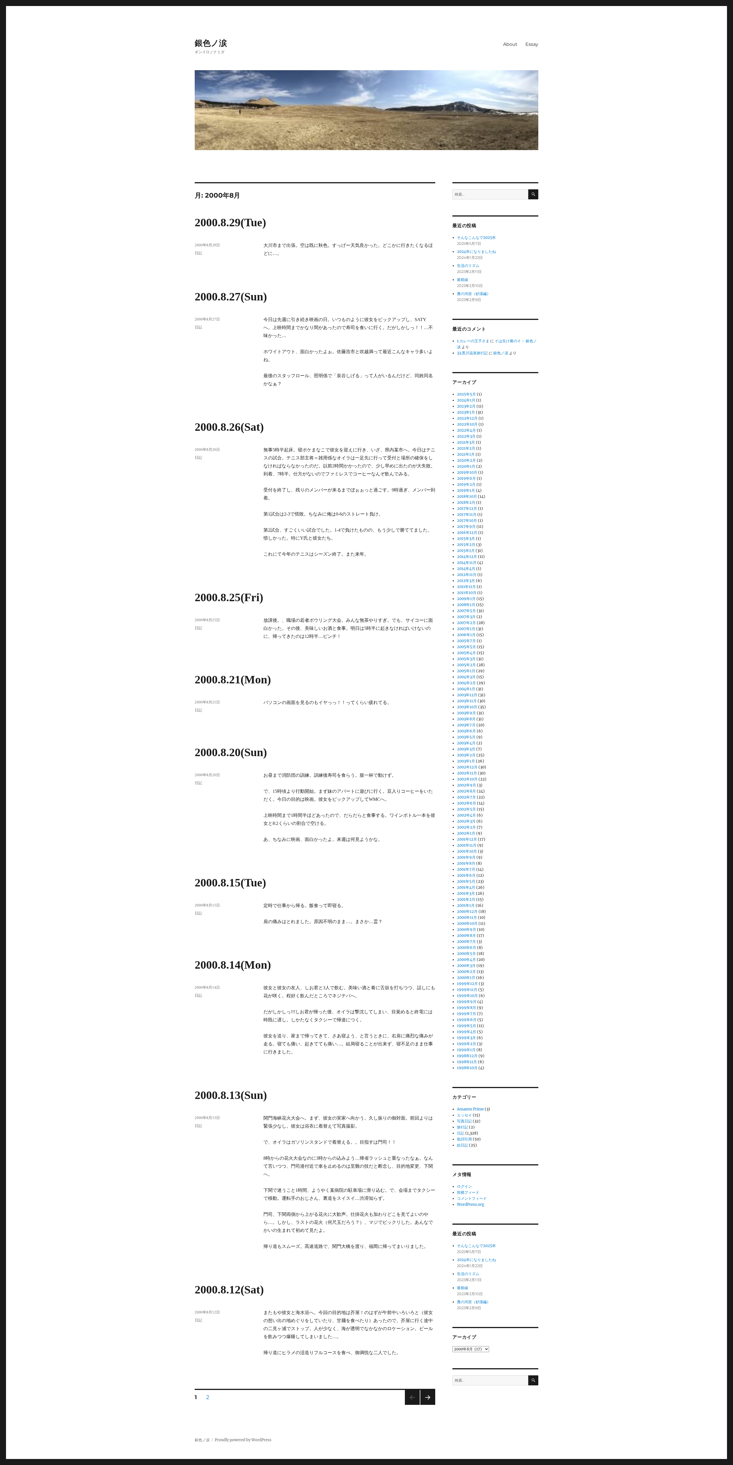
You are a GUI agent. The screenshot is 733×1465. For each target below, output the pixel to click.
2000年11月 (467, 917)
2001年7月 (466, 869)
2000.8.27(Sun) (231, 296)
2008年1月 (466, 604)
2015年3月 (466, 538)
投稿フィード (468, 1192)
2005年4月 (466, 652)
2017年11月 (466, 514)
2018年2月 (466, 502)
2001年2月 (466, 899)
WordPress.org (470, 1204)
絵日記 (462, 1145)
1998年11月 (467, 1061)
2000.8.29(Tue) (230, 222)
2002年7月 (466, 797)
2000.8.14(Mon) (233, 964)
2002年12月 (467, 767)
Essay (531, 44)
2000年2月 (466, 971)
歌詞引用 (464, 1139)
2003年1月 (466, 761)
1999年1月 (466, 1049)
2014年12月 (467, 556)
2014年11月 (466, 562)
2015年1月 (466, 550)
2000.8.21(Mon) (233, 679)
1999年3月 (466, 1037)
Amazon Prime (470, 1109)
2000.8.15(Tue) (230, 882)
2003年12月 (467, 695)
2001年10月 (467, 851)
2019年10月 (467, 472)
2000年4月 (466, 959)
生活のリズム (468, 265)
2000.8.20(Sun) (231, 752)
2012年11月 (466, 574)
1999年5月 (466, 1025)
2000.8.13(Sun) (231, 1095)
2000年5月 (466, 953)
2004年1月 (466, 689)
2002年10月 (467, 779)
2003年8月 (466, 719)
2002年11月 (467, 773)
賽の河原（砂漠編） (473, 293)
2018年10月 (467, 496)
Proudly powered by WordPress (243, 1440)
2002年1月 (466, 833)
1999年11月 (467, 989)
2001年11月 (466, 845)
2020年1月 (466, 466)
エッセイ (464, 1115)
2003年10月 (467, 707)
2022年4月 (466, 430)
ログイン (464, 1186)
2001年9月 (466, 857)
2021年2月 (466, 448)
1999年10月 (467, 995)
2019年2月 (466, 484)
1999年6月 (466, 1019)
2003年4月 (466, 743)
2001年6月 (466, 875)
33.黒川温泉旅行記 (472, 353)
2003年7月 (466, 725)
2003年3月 (466, 749)
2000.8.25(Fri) (229, 597)
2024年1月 (466, 400)
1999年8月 (466, 1007)
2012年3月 (466, 580)
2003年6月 (466, 731)
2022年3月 (466, 436)
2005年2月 (466, 664)
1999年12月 (467, 983)
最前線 (462, 279)
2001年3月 (466, 893)
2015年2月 (466, 544)
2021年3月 (466, 442)
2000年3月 (466, 965)
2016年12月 (467, 532)
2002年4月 (466, 815)
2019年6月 (466, 478)
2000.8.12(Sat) (229, 1289)
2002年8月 (466, 791)
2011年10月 (466, 592)
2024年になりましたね (476, 251)
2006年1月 (466, 634)
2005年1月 (466, 670)
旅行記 (462, 1127)
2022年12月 (467, 418)
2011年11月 (466, 586)
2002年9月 (466, 785)
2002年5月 (466, 809)
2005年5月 (466, 646)
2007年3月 (466, 616)
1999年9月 (466, 1001)
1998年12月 (467, 1055)
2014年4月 (466, 568)
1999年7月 (466, 1013)
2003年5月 (466, 737)
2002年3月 (466, 821)
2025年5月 (466, 394)
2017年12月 (467, 508)
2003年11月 (467, 701)
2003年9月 (466, 713)
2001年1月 (466, 905)
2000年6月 (466, 947)
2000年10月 (467, 923)
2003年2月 (466, 755)
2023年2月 (466, 406)
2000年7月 (466, 941)
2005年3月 (466, 658)
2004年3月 (466, 677)
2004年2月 (466, 683)
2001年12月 (467, 839)
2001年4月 (466, 887)
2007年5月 (466, 610)
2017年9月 (466, 526)
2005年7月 (466, 640)
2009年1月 (466, 598)
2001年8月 (466, 863)
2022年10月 (467, 424)
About (510, 44)
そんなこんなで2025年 (476, 237)
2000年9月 (466, 929)
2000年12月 (467, 911)
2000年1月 (466, 977)
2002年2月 (466, 827)
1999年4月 (466, 1031)
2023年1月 (466, 412)
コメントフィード (472, 1198)
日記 (198, 253)
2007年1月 (466, 628)
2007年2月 (466, 622)
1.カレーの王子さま (473, 341)
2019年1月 (466, 490)
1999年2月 (466, 1043)
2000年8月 (466, 935)
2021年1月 (466, 454)
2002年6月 (466, 803)
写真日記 (464, 1121)
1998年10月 (467, 1067)
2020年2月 (466, 460)
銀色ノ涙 (211, 43)
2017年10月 (467, 520)
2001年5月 (466, 881)
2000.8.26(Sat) (229, 426)
